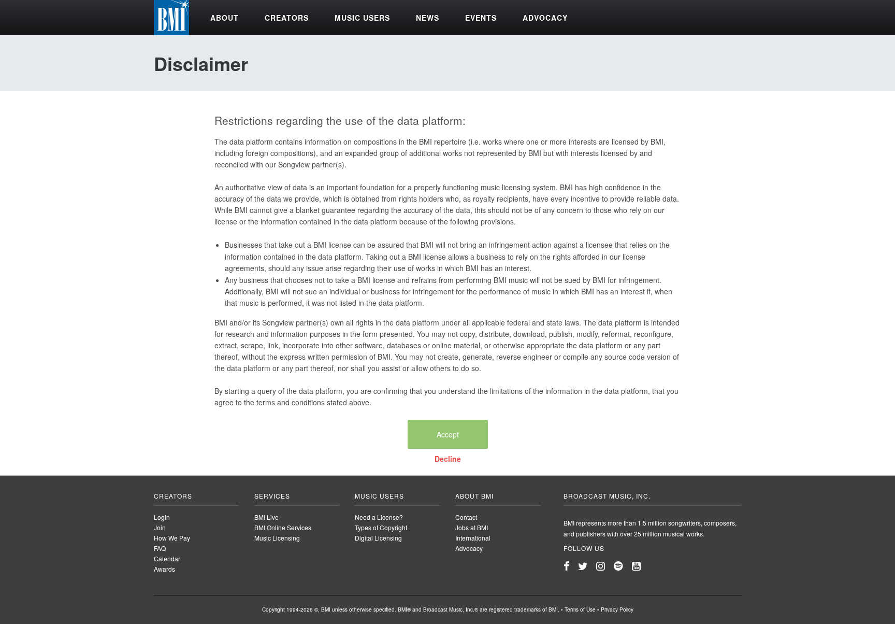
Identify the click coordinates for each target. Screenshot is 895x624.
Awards (164, 568)
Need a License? (379, 517)
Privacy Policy (617, 609)
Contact (466, 517)
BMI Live (266, 517)
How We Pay (172, 537)
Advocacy (545, 17)
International (472, 537)
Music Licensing (277, 537)
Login (162, 517)
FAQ (160, 548)
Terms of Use (580, 609)
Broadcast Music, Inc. (607, 495)
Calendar (167, 558)
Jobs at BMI (471, 527)
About (224, 17)
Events (481, 17)
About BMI (474, 495)
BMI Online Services (282, 527)
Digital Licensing (378, 537)
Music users (362, 17)
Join (160, 527)
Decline (448, 458)
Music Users (379, 495)
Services (272, 495)
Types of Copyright (381, 527)
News (427, 17)
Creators (287, 17)
